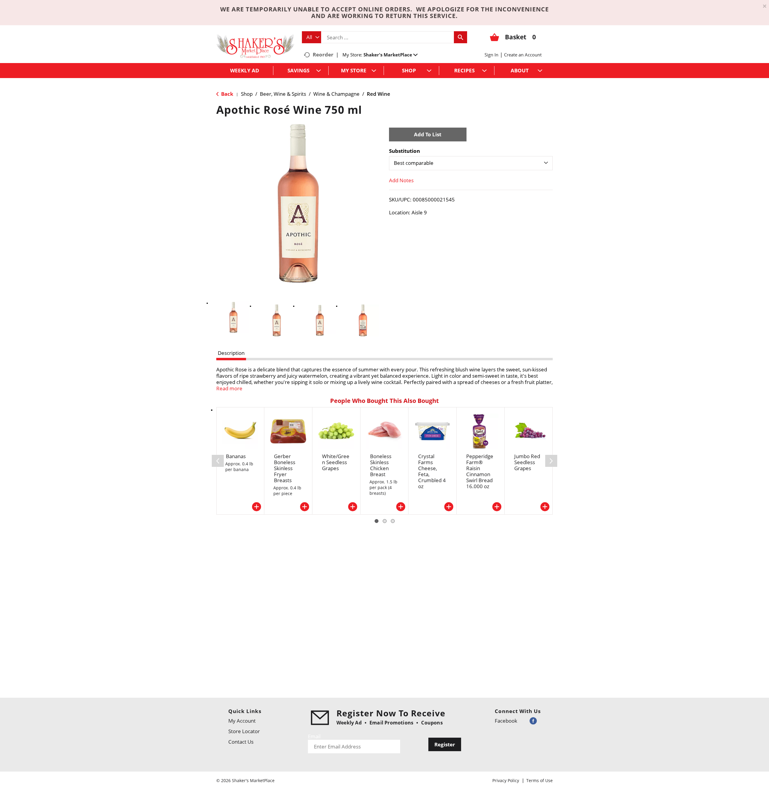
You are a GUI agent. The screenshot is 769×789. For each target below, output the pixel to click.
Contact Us (241, 741)
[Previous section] (218, 461)
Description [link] (231, 352)
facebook (506, 720)
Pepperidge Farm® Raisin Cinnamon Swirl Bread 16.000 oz (479, 471)
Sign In (491, 55)
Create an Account (523, 55)
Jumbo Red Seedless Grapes (527, 462)
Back (226, 93)
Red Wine (378, 93)
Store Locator (244, 731)
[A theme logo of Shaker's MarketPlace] (255, 45)
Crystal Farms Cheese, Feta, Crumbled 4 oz (432, 471)
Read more (229, 388)
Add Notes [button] (401, 180)
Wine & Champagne (336, 93)
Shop (247, 93)
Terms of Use (539, 780)
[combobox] (311, 37)
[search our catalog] (460, 37)
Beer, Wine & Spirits (283, 93)
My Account (242, 720)
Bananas (236, 456)
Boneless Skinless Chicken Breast (380, 465)
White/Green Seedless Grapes (335, 462)
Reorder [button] (323, 54)
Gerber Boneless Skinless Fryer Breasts (284, 468)
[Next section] (551, 461)
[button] (390, 55)
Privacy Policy (505, 780)
